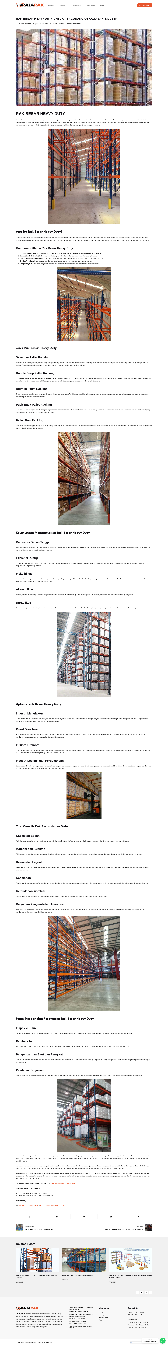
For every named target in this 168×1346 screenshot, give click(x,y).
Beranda (51, 5)
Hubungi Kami (90, 5)
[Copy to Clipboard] (29, 1216)
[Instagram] (146, 1292)
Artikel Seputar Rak (74, 24)
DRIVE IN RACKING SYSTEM (77, 1316)
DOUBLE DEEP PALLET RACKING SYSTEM (81, 1314)
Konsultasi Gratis (144, 5)
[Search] (134, 5)
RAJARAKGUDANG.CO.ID (28, 1205)
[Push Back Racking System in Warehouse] (84, 1260)
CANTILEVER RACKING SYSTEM (78, 1311)
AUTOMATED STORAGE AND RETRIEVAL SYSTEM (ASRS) (81, 1308)
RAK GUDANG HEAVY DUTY (77, 1319)
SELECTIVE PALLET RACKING (77, 1321)
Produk (62, 5)
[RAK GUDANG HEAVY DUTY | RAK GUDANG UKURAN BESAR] (37, 1260)
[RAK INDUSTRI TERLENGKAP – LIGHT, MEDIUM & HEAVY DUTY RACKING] (130, 1260)
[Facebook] (56, 1216)
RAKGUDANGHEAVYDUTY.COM (52, 1205)
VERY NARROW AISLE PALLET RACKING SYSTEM (80, 1326)
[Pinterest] (84, 1216)
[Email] (138, 1216)
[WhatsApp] (111, 1216)
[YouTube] (150, 1292)
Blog (102, 5)
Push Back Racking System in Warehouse (77, 1275)
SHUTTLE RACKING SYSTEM (77, 1323)
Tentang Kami (76, 5)
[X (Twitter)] (141, 1292)
